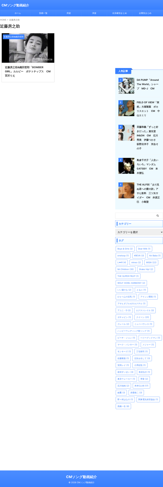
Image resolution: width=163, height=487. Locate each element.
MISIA (151, 262)
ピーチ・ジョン (126, 337)
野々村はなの (125, 399)
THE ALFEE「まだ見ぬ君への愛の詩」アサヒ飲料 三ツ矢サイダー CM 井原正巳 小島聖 (148, 193)
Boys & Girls (125, 248)
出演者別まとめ (119, 13)
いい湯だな (124, 290)
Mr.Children (125, 269)
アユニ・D (124, 310)
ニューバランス (143, 324)
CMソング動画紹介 (15, 5)
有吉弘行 (144, 372)
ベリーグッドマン (150, 337)
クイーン (142, 317)
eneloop (123, 255)
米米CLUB (141, 385)
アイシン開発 (148, 296)
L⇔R (121, 262)
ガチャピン (124, 317)
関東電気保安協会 (148, 399)
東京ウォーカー (126, 379)
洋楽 (94, 13)
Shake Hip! (146, 269)
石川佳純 (123, 385)
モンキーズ (124, 351)
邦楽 (69, 13)
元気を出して (142, 358)
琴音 (144, 379)
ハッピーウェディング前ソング (133, 331)
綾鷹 (121, 392)
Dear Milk (144, 248)
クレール (123, 324)
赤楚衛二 (136, 392)
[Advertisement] (139, 42)
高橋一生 (123, 406)
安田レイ (123, 365)
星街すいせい (125, 372)
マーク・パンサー (127, 344)
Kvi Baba (155, 255)
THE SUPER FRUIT (128, 276)
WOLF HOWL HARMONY (131, 283)
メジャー (148, 344)
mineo (136, 262)
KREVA (139, 255)
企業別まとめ (145, 13)
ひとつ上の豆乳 (126, 296)
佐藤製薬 (123, 358)
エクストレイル (145, 310)
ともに (141, 290)
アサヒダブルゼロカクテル (131, 303)
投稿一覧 (43, 13)
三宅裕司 (142, 351)
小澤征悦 (140, 365)
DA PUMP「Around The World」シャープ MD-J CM (148, 84)
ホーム (18, 13)
